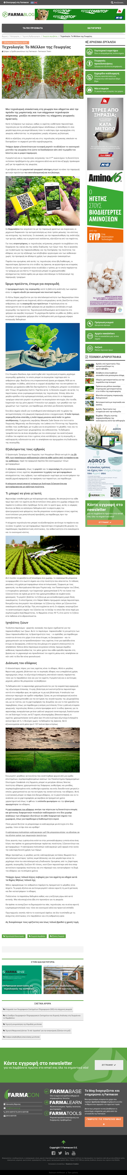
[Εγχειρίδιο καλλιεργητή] (105, 77)
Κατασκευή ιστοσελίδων (56, 1164)
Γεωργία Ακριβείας (37, 936)
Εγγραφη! (104, 522)
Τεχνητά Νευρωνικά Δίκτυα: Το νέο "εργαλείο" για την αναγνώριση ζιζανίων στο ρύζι (37, 1031)
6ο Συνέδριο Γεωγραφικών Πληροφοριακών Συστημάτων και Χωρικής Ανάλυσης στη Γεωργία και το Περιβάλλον (41, 1017)
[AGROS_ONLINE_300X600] (104, 461)
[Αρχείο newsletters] (105, 336)
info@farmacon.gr (13, 1108)
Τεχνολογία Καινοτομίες (14, 936)
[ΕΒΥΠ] (105, 206)
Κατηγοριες (94, 28)
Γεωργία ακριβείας (50, 36)
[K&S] (80, 14)
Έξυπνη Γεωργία (58, 936)
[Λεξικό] (105, 348)
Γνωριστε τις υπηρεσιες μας (104, 1119)
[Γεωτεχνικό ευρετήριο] (105, 52)
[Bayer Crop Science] (105, 279)
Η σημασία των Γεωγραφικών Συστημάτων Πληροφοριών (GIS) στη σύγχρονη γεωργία (38, 1009)
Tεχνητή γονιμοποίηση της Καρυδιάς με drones (23, 1024)
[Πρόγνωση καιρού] (105, 323)
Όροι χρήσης (73, 1173)
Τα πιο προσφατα (33, 28)
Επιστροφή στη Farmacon (17, 2)
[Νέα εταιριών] (105, 90)
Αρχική (5, 36)
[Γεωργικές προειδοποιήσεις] (105, 63)
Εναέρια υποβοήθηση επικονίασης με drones (22, 1037)
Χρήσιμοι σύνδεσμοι (57, 1173)
